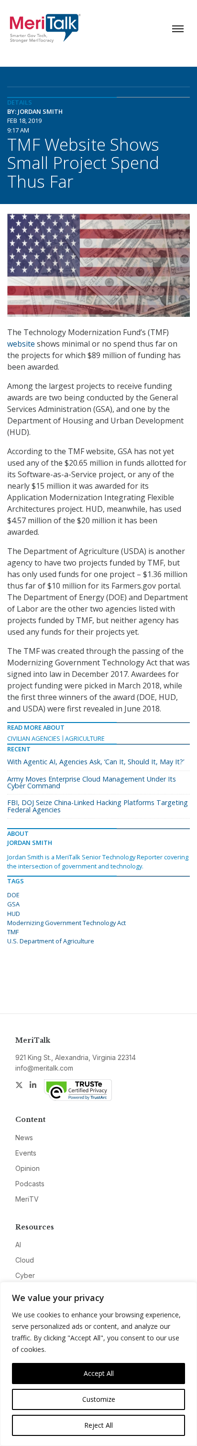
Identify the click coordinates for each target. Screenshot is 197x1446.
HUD (13, 913)
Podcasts (29, 1184)
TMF (13, 932)
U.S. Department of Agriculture (50, 941)
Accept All (99, 1373)
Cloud (24, 1260)
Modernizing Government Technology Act (66, 922)
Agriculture (85, 738)
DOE (13, 895)
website (21, 343)
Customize (98, 1399)
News (24, 1137)
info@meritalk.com (44, 1068)
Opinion (27, 1168)
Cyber (25, 1275)
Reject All (98, 1425)
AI (18, 1245)
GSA (13, 904)
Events (25, 1153)
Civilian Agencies (33, 738)
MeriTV (27, 1199)
